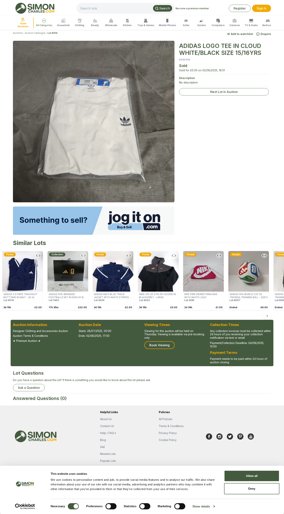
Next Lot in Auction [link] (224, 92)
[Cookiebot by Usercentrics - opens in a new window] (25, 506)
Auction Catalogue (35, 32)
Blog (103, 440)
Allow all (252, 475)
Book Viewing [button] (159, 345)
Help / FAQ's (108, 433)
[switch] (110, 506)
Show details (201, 506)
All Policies (165, 419)
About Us (106, 419)
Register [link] (240, 8)
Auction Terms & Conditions (30, 335)
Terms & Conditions (171, 426)
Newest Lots (108, 453)
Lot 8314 (52, 32)
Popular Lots (108, 460)
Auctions (18, 32)
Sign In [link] (261, 8)
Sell (102, 446)
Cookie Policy (168, 440)
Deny (251, 488)
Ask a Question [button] (29, 388)
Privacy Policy (168, 433)
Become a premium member (192, 8)
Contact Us (107, 426)
